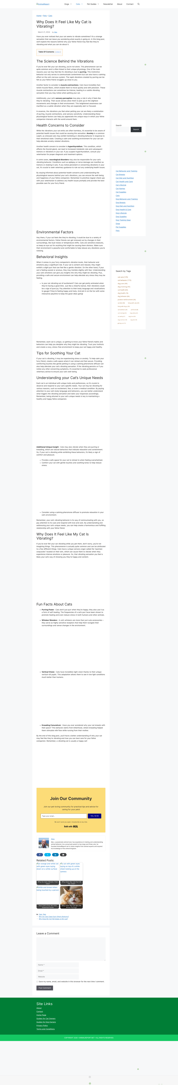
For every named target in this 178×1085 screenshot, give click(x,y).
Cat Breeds (120, 175)
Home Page (41, 1015)
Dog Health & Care (123, 210)
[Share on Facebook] (39, 854)
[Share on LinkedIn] (55, 854)
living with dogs (124, 306)
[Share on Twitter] (47, 854)
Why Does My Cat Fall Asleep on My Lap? (53, 919)
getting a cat (122, 323)
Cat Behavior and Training (126, 171)
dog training (124, 287)
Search (119, 125)
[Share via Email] (63, 854)
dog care (122, 283)
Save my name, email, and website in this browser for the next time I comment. (71, 982)
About (119, 4)
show (58, 52)
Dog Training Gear (123, 220)
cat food (134, 309)
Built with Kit (71, 826)
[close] (90, 1077)
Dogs (66, 4)
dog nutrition (122, 320)
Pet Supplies (121, 227)
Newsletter (108, 4)
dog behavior (124, 296)
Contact (130, 4)
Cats (78, 4)
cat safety (121, 316)
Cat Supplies (121, 192)
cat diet (121, 303)
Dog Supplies (121, 217)
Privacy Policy (42, 1026)
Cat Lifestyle (121, 185)
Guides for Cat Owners (45, 1019)
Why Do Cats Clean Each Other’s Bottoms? (54, 916)
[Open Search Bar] (139, 4)
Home (38, 16)
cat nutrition (122, 309)
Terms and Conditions (45, 1029)
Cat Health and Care (124, 182)
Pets (45, 16)
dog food (132, 316)
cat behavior (124, 280)
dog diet (133, 320)
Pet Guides (91, 4)
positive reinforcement (127, 300)
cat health (123, 290)
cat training (122, 313)
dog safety (134, 313)
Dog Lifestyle (121, 213)
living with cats (133, 303)
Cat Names (120, 189)
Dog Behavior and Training (127, 199)
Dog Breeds (120, 203)
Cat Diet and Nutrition (125, 178)
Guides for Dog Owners (46, 1022)
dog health (123, 293)
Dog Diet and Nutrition (125, 206)
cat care (123, 277)
